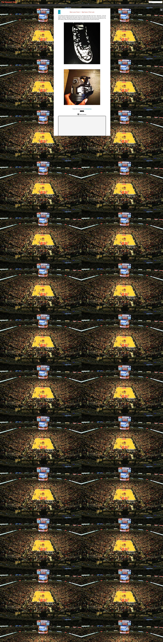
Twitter (6, 5)
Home (3, 5)
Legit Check (10, 5)
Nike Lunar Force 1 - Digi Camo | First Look (82, 12)
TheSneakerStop (88, 109)
